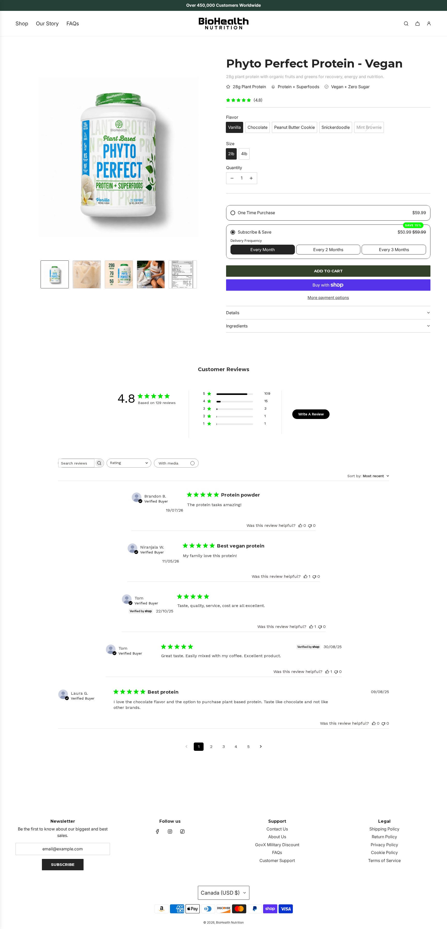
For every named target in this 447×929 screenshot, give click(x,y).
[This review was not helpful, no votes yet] (310, 525)
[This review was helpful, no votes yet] (300, 525)
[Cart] (417, 23)
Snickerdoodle (336, 127)
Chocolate (257, 127)
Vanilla (234, 127)
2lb (231, 153)
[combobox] (129, 463)
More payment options (328, 297)
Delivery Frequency (246, 240)
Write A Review (311, 414)
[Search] (406, 23)
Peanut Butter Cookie (294, 127)
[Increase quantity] (251, 178)
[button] (21, 154)
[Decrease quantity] (232, 178)
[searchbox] (76, 463)
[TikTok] (182, 831)
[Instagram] (170, 831)
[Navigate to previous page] (186, 747)
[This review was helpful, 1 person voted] (305, 576)
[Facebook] (157, 831)
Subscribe (62, 864)
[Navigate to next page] (261, 747)
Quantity (234, 167)
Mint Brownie (369, 127)
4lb (244, 153)
